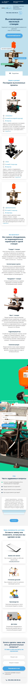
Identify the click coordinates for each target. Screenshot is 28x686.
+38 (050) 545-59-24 (12, 12)
